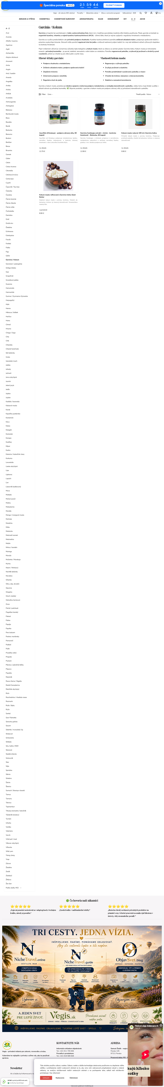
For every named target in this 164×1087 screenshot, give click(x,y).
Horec (8, 320)
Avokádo (9, 98)
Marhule (9, 519)
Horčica (8, 316)
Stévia (8, 774)
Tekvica (8, 802)
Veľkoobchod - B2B (129, 13)
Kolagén (9, 430)
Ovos (8, 604)
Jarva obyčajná (11, 377)
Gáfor (8, 256)
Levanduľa (9, 462)
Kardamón (9, 418)
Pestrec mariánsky (12, 636)
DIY (125, 19)
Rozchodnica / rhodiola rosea (16, 697)
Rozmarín (9, 701)
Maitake (9, 495)
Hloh (7, 304)
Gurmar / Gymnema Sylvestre (17, 296)
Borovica (9, 134)
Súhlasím (46, 1078)
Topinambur (10, 807)
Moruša (8, 555)
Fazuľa (8, 239)
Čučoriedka (10, 211)
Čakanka (9, 191)
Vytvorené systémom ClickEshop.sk (82, 1086)
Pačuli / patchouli (12, 608)
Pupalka (9, 673)
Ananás (8, 77)
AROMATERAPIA (86, 19)
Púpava (8, 669)
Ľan (7, 482)
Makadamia (10, 507)
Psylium (9, 661)
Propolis (9, 657)
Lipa (7, 470)
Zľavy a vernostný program (110, 13)
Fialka (8, 247)
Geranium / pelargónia (14, 264)
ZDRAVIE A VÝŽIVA (27, 19)
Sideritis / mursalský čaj (14, 730)
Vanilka (8, 827)
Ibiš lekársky (10, 353)
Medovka (9, 531)
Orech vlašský (11, 596)
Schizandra (10, 738)
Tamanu (9, 798)
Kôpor (8, 446)
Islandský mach (11, 361)
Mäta (8, 527)
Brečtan (8, 142)
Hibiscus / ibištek (12, 312)
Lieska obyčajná (12, 466)
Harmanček (10, 292)
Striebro (9, 778)
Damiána (9, 215)
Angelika (9, 81)
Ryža (7, 709)
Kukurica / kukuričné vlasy (15, 454)
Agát (7, 49)
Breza (8, 146)
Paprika (8, 628)
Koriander (9, 434)
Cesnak (8, 154)
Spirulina (9, 770)
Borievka (9, 130)
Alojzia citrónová (12, 57)
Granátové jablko (12, 280)
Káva (7, 422)
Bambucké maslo (12, 114)
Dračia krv (9, 223)
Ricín (7, 693)
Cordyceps (10, 179)
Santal (8, 713)
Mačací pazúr (11, 499)
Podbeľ (8, 645)
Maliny (8, 503)
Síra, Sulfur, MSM (12, 746)
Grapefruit (9, 276)
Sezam (8, 726)
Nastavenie (60, 1078)
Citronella (9, 170)
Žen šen (9, 883)
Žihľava (8, 879)
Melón (8, 543)
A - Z (133, 19)
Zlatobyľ (9, 875)
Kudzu (8, 450)
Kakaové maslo (11, 405)
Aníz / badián (10, 73)
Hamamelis (10, 288)
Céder (8, 158)
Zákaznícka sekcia (92, 13)
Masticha (9, 523)
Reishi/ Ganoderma (13, 685)
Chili (7, 341)
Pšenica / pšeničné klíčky (15, 665)
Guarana (9, 284)
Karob (8, 410)
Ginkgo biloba (11, 268)
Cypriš (8, 183)
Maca (8, 491)
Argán (8, 69)
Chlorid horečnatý (12, 349)
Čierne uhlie (10, 207)
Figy (7, 252)
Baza (7, 118)
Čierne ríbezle (11, 203)
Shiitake (8, 742)
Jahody (8, 369)
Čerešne (9, 195)
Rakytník (9, 677)
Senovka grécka (11, 722)
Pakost (8, 616)
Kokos (8, 426)
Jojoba (8, 393)
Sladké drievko (11, 754)
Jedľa (8, 389)
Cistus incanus (11, 166)
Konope (8, 438)
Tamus (8, 794)
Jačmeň (8, 373)
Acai (7, 33)
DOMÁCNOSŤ (113, 19)
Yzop (7, 859)
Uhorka (8, 823)
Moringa (9, 551)
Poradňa (80, 13)
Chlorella (9, 345)
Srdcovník (9, 758)
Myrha (8, 564)
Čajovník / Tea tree (12, 187)
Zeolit (8, 871)
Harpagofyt (10, 300)
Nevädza (9, 576)
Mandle (8, 511)
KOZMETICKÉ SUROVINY (64, 19)
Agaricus (9, 45)
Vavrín (8, 835)
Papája (8, 624)
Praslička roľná (11, 653)
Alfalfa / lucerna (12, 41)
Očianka (9, 580)
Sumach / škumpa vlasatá (15, 790)
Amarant (9, 61)
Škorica (8, 786)
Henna (8, 308)
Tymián (8, 819)
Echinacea (9, 231)
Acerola (8, 37)
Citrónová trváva (12, 175)
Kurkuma (9, 458)
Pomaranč (9, 641)
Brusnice (9, 150)
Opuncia (9, 588)
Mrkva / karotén (11, 547)
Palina (8, 620)
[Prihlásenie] (151, 12)
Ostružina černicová (13, 600)
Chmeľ (8, 324)
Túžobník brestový (12, 815)
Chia (7, 337)
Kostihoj (9, 442)
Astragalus (10, 106)
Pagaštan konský (12, 612)
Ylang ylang (10, 855)
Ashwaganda (11, 102)
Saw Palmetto (11, 717)
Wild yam (9, 851)
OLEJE (100, 19)
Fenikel (8, 243)
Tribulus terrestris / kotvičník (16, 811)
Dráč (7, 219)
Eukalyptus (10, 235)
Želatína (9, 867)
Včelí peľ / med (11, 839)
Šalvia (8, 782)
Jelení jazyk (10, 385)
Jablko (8, 365)
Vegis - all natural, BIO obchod (64, 13)
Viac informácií (54, 1073)
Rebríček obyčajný (12, 689)
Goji (7, 272)
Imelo (8, 357)
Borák (8, 126)
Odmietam (74, 1078)
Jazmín (8, 381)
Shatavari (9, 734)
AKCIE (142, 19)
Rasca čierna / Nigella (14, 681)
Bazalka (9, 122)
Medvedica (10, 539)
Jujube (8, 397)
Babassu (9, 110)
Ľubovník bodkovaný (13, 487)
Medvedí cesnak (12, 535)
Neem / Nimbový (12, 568)
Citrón (8, 162)
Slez (7, 762)
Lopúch (8, 478)
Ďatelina (9, 227)
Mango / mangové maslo (15, 515)
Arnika (8, 85)
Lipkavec (9, 474)
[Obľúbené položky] (146, 13)
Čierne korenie (11, 199)
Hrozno (8, 329)
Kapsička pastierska (13, 414)
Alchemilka (10, 53)
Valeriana (9, 831)
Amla (8, 65)
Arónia (8, 89)
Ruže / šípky (10, 705)
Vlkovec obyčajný (12, 843)
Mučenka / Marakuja (13, 559)
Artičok (8, 93)
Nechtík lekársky (12, 572)
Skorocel (9, 750)
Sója (7, 766)
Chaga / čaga (11, 333)
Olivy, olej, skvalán (12, 584)
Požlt (7, 649)
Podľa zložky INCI (12, 888)
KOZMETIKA (44, 19)
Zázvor (8, 863)
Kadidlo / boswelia (12, 401)
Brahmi (8, 138)
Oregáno (9, 592)
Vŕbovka (9, 847)
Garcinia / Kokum (12, 260)
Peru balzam (10, 632)
